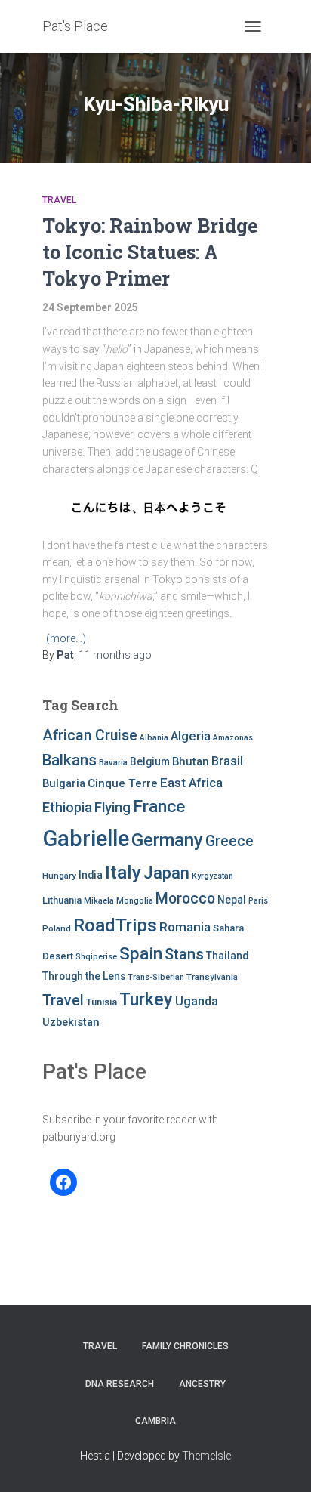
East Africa (191, 782)
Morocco (185, 898)
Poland (56, 928)
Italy (123, 872)
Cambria (155, 1421)
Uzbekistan (71, 1022)
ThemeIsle (206, 1456)
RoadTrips (115, 925)
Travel (59, 200)
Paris (258, 901)
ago (115, 655)
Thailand (227, 956)
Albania (154, 738)
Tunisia (101, 1002)
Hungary (59, 875)
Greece (229, 841)
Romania (185, 926)
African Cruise (89, 735)
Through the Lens (83, 976)
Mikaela (99, 901)
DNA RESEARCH (119, 1384)
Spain (140, 954)
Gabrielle (85, 838)
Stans (184, 954)
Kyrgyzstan (212, 876)
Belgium (150, 761)
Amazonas (233, 738)
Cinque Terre (123, 783)
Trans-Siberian (156, 977)
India (91, 875)
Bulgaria (63, 783)
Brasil (227, 761)
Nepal (231, 900)
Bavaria (113, 762)
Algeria (191, 735)
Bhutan (190, 761)
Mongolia (134, 901)
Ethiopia (67, 807)
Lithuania (62, 900)
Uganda (196, 1001)
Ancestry (202, 1384)
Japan (166, 872)
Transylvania (212, 976)
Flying (112, 807)
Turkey (146, 999)
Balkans (69, 760)
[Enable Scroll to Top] (281, 1462)
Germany (167, 840)
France (159, 806)
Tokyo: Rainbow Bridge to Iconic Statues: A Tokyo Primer (149, 252)
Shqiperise (96, 957)
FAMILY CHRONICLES (185, 1346)
